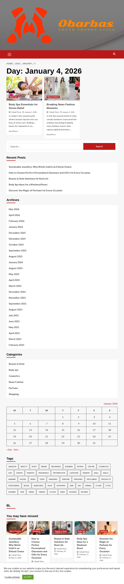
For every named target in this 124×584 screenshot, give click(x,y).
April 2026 (14, 215)
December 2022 (17, 291)
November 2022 (17, 297)
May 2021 (14, 327)
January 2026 (16, 226)
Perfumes (78, 479)
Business (69, 466)
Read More (13, 131)
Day (10, 473)
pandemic (53, 479)
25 (109, 436)
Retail (26, 486)
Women (84, 492)
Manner (12, 479)
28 (46, 442)
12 (14, 429)
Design (19, 473)
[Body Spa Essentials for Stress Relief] (24, 88)
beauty (24, 466)
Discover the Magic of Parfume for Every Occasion (35, 190)
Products (106, 479)
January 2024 (16, 262)
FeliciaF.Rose (16, 112)
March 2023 (15, 286)
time (22, 492)
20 (30, 436)
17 (94, 429)
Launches (74, 473)
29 (63, 442)
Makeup (86, 473)
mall (96, 473)
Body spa (13, 97)
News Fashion (53, 97)
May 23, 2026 (16, 558)
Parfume (13, 388)
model (23, 479)
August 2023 (16, 268)
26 (14, 442)
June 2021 (14, 321)
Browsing (56, 466)
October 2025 (16, 244)
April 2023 (14, 280)
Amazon (12, 466)
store (98, 486)
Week (62, 492)
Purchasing (13, 486)
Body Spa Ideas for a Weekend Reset (28, 184)
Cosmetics (14, 376)
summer (12, 492)
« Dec (9, 449)
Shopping (14, 394)
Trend (31, 492)
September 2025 (17, 250)
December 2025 (17, 232)
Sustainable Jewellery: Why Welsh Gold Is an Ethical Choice (40, 166)
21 (46, 436)
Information (59, 473)
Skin (71, 486)
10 (94, 423)
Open (42, 479)
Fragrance (44, 473)
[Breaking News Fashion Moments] (62, 88)
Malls (105, 473)
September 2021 (17, 303)
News (33, 479)
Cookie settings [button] (12, 577)
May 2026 (14, 209)
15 (63, 429)
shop (50, 486)
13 (30, 429)
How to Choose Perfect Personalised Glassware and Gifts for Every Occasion (49, 172)
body (34, 466)
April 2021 (14, 333)
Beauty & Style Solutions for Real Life (28, 178)
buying (80, 466)
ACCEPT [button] (28, 577)
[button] (10, 54)
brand (44, 466)
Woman (73, 492)
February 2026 (16, 221)
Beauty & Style (16, 363)
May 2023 (14, 274)
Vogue (53, 492)
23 (78, 436)
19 (14, 436)
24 (94, 436)
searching (38, 486)
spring (88, 486)
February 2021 (16, 345)
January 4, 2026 (31, 112)
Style (108, 486)
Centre (91, 466)
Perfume (66, 479)
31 (94, 442)
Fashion (30, 473)
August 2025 (16, 256)
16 (78, 429)
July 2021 (14, 315)
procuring (92, 479)
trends (42, 492)
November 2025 (17, 238)
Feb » (16, 449)
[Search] (114, 54)
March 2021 (15, 339)
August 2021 (16, 309)
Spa (79, 486)
